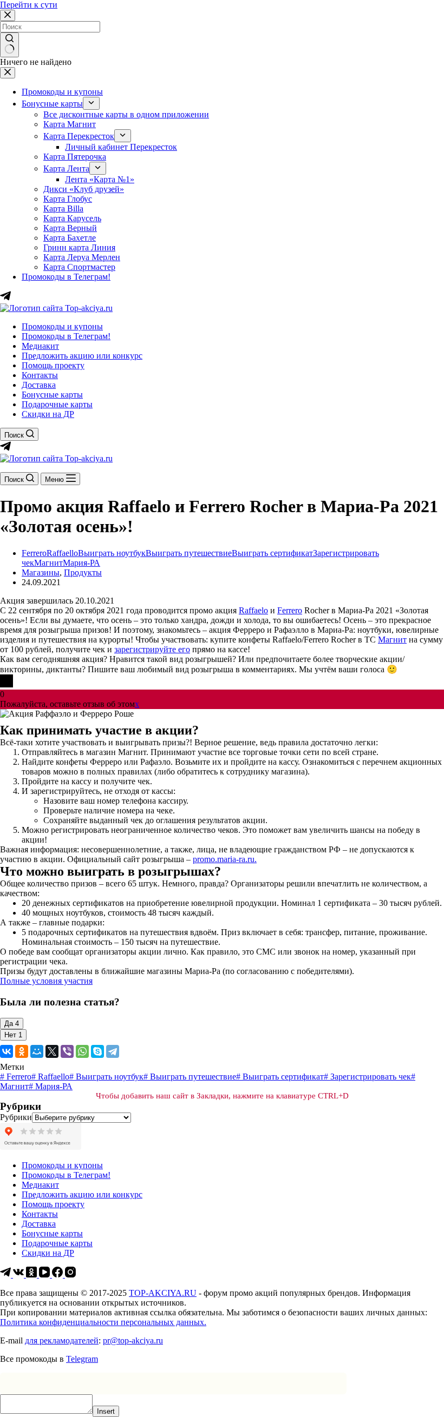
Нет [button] (13, 1035)
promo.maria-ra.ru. (225, 859)
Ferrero (34, 553)
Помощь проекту (53, 365)
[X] (51, 1051)
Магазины (41, 572)
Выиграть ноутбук (112, 553)
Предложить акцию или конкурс (82, 355)
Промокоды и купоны (62, 326)
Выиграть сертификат (272, 553)
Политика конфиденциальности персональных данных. (103, 1322)
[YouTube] (45, 1274)
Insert (106, 1411)
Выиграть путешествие (189, 553)
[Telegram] (5, 448)
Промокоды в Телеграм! (66, 336)
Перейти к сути (28, 4)
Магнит (48, 562)
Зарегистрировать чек (367, 1076)
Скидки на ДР (48, 414)
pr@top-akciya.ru (133, 1340)
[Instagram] (70, 1274)
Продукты (83, 572)
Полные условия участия (46, 980)
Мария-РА (81, 562)
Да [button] (11, 1023)
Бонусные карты (52, 394)
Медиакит (40, 345)
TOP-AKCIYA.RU (163, 1292)
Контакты (40, 375)
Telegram (82, 1358)
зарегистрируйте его (152, 649)
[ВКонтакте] (6, 1051)
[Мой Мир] (36, 1051)
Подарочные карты (57, 404)
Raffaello (62, 553)
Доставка (39, 384)
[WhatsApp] (82, 1051)
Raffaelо (253, 610)
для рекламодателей (62, 1340)
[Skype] (97, 1051)
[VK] (19, 1274)
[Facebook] (58, 1274)
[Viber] (67, 1051)
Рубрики (16, 1117)
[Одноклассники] (21, 1051)
